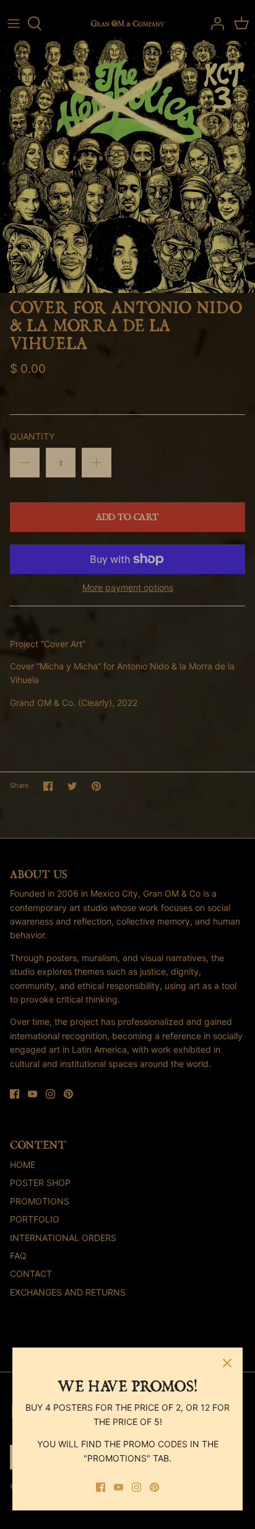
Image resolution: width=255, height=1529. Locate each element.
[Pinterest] (154, 1487)
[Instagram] (136, 1487)
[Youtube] (118, 1487)
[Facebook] (100, 1487)
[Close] (227, 1363)
